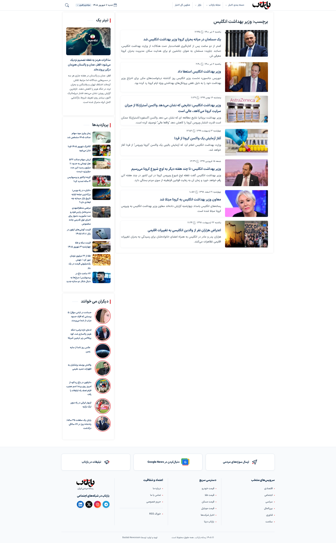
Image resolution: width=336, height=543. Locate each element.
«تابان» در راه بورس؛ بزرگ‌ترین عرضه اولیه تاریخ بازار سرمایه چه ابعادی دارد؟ (81, 196)
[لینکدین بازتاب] (80, 504)
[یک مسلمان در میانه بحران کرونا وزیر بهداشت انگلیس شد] (246, 43)
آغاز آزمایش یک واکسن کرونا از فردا (197, 138)
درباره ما (157, 488)
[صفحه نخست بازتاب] (85, 483)
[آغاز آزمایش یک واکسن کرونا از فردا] (246, 142)
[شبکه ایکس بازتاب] (88, 504)
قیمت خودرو (208, 488)
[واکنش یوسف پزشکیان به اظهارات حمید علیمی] (103, 368)
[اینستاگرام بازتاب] (97, 504)
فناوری (269, 515)
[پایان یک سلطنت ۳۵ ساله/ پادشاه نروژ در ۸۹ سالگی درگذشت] (103, 423)
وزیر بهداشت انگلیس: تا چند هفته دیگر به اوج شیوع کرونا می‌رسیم (176, 169)
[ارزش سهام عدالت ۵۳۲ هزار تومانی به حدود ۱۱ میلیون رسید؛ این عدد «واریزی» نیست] (101, 163)
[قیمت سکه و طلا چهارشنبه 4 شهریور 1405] (101, 246)
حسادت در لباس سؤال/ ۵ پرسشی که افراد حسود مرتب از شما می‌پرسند (79, 316)
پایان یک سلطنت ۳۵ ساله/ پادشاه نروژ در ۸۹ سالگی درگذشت (78, 424)
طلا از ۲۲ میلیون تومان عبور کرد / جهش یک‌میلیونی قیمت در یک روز (80, 262)
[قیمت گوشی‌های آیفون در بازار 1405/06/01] (101, 233)
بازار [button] (199, 5)
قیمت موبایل (207, 508)
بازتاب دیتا (209, 522)
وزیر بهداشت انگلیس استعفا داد (199, 71)
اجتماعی (268, 495)
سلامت (269, 522)
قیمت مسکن (208, 502)
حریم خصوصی (153, 502)
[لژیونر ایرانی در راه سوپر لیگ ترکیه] (103, 406)
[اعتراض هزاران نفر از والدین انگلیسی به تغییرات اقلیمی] (246, 234)
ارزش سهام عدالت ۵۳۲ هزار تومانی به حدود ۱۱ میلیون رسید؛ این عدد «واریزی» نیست (80, 165)
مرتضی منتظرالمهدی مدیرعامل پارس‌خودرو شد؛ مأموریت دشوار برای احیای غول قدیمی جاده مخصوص (79, 216)
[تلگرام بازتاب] (106, 504)
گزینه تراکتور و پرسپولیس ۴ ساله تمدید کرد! (79, 179)
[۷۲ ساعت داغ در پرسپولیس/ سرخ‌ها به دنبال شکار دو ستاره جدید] (101, 277)
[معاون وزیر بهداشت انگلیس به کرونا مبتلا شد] (246, 203)
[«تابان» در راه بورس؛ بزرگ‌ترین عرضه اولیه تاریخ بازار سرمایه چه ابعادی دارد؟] (101, 194)
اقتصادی (268, 488)
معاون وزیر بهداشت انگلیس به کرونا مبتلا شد (190, 199)
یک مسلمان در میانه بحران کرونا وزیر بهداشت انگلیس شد (182, 39)
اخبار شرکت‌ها (207, 515)
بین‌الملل (268, 508)
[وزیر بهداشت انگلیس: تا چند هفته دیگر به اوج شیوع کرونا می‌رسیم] (246, 172)
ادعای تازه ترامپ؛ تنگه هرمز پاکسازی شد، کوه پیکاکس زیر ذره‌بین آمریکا (79, 334)
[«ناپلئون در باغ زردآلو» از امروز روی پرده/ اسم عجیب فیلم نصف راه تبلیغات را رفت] (103, 387)
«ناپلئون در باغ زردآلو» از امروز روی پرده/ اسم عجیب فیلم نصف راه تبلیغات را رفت (78, 388)
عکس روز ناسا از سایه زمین (80, 349)
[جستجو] (67, 5)
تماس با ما (155, 495)
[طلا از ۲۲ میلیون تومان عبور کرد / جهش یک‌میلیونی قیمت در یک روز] (101, 259)
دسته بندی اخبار (236, 5)
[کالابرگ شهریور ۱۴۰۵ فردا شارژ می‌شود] (101, 150)
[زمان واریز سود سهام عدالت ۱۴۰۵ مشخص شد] (101, 137)
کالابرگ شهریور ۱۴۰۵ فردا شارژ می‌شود (79, 148)
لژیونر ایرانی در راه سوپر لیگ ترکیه (80, 405)
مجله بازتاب (214, 5)
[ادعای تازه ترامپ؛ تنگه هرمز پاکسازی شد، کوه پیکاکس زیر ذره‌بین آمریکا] (103, 333)
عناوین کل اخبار (182, 5)
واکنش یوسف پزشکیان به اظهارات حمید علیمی (79, 367)
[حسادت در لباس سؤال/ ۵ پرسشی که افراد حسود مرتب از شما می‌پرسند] (103, 316)
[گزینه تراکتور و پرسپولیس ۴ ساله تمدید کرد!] (101, 181)
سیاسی (269, 502)
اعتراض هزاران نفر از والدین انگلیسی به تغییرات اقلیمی (184, 230)
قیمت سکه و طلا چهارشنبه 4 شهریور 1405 (79, 245)
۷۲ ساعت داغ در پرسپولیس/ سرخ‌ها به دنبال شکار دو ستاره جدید (78, 277)
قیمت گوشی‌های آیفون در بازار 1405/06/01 (79, 232)
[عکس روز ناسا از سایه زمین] (102, 351)
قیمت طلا (209, 495)
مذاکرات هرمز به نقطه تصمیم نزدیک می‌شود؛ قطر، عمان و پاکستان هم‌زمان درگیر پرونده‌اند (89, 65)
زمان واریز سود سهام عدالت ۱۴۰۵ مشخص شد (79, 135)
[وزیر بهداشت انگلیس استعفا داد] (246, 77)
